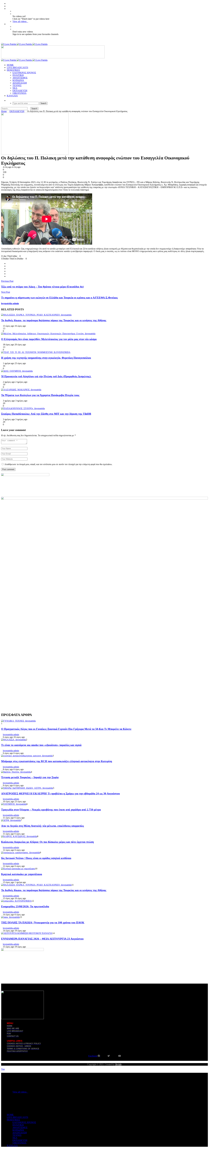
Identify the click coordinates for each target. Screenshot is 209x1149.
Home (4, 111)
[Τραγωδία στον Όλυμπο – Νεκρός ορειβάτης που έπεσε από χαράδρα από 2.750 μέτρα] (13, 804)
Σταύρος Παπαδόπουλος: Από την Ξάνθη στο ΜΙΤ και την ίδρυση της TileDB (46, 413)
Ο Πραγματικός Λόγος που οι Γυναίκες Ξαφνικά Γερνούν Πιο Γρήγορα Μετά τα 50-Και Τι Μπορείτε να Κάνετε (66, 728)
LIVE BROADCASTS (17, 67)
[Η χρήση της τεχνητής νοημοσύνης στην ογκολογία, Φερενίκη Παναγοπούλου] (35, 352)
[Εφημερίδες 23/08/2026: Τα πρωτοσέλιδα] (16, 901)
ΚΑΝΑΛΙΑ (12, 95)
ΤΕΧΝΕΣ (17, 85)
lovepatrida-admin (10, 303)
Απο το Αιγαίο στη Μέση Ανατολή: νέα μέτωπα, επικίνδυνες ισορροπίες (42, 825)
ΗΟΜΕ (10, 65)
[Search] (8, 100)
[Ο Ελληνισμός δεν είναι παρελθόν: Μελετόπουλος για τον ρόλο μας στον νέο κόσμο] (48, 333)
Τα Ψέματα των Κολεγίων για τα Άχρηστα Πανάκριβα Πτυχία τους (40, 395)
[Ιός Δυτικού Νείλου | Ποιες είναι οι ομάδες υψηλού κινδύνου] (20, 852)
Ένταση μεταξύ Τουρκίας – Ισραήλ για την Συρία (30, 777)
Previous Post (7, 281)
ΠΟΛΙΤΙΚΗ (18, 75)
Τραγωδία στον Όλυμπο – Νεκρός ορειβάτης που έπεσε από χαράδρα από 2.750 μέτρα (51, 809)
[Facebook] (8, 3)
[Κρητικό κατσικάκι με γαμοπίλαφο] (18, 868)
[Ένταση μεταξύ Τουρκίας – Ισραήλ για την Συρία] (16, 772)
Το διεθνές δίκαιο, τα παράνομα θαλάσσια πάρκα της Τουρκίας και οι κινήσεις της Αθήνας (53, 320)
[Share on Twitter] (8, 266)
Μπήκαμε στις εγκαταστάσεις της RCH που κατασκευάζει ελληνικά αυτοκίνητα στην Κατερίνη (56, 761)
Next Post (5, 292)
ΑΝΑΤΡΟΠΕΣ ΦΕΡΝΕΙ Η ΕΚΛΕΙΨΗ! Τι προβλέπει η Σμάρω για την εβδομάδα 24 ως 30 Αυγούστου (60, 793)
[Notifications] (8, 24)
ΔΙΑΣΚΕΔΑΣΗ (20, 83)
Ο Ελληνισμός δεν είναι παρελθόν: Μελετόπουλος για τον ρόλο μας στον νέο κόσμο (49, 339)
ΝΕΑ (15, 88)
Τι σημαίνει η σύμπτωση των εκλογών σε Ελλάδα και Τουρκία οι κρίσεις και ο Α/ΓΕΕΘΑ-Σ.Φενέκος (59, 297)
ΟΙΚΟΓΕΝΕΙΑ (19, 93)
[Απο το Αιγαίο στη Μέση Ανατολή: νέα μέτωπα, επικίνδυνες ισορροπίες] (11, 820)
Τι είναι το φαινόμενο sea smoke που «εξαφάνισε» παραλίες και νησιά (41, 745)
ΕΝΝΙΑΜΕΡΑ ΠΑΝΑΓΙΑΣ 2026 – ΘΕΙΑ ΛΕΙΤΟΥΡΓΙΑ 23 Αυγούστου (42, 938)
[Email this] (8, 271)
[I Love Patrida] (24, 44)
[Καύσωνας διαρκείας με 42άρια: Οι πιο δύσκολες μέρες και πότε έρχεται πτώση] (19, 836)
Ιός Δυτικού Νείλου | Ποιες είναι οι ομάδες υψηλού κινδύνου (36, 858)
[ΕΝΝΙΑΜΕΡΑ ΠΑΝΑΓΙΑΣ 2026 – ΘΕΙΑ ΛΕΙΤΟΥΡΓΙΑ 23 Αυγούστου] (26, 933)
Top (3, 1069)
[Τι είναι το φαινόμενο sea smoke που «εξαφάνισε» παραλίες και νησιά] (13, 739)
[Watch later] (8, 8)
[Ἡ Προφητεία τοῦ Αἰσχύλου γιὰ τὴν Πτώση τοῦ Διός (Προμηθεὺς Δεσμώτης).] (17, 371)
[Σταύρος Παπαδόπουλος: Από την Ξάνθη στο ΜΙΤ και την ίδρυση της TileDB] (23, 408)
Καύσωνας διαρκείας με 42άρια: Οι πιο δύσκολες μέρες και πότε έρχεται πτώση (47, 841)
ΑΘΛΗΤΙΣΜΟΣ (20, 78)
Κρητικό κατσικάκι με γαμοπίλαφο (21, 874)
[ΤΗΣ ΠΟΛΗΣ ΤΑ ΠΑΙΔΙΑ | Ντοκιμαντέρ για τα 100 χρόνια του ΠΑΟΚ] (10, 917)
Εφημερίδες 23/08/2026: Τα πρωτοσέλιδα (25, 906)
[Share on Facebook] (8, 263)
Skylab (118, 1064)
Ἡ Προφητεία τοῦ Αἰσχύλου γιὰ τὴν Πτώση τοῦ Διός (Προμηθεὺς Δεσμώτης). (46, 376)
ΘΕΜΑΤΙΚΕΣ (13, 70)
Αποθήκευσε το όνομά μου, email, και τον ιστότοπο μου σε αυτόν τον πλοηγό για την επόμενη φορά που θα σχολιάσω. (58, 464)
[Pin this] (8, 276)
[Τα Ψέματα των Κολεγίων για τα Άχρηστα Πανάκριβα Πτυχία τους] (21, 389)
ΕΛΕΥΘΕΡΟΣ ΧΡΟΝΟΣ (24, 72)
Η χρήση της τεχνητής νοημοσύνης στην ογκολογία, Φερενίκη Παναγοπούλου (46, 357)
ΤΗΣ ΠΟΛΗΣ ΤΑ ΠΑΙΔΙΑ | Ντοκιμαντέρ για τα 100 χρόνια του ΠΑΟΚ (42, 922)
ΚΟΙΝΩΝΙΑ (18, 80)
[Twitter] (8, 6)
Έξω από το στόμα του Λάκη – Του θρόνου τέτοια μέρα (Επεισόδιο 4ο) (42, 286)
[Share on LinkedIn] (8, 273)
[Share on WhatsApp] (8, 268)
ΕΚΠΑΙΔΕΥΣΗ (20, 90)
